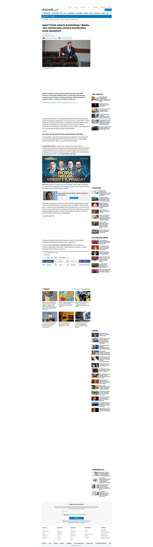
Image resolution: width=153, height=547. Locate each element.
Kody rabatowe (73, 531)
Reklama (56, 543)
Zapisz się (76, 518)
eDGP (43, 532)
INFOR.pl (70, 7)
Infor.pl (43, 529)
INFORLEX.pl (83, 7)
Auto (58, 529)
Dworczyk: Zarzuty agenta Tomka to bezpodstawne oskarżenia (59, 102)
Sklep (110, 7)
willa (56, 257)
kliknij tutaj (83, 522)
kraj (48, 257)
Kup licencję (55, 252)
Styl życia (86, 538)
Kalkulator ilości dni (104, 531)
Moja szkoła (73, 534)
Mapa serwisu (89, 543)
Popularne (77, 289)
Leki (85, 532)
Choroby (86, 535)
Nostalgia (52, 19)
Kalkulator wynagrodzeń (105, 538)
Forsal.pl (43, 534)
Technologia (59, 531)
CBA (52, 257)
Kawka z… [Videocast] (65, 19)
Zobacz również (74, 198)
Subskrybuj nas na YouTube (50, 38)
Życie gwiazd (73, 535)
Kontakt (44, 543)
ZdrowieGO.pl (95, 7)
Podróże (58, 538)
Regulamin (69, 543)
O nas (50, 543)
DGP (89, 7)
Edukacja (72, 532)
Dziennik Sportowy (74, 19)
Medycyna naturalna (88, 534)
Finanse (86, 531)
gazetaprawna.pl (104, 7)
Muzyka (72, 538)
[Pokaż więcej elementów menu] (111, 13)
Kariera (62, 543)
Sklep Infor (44, 538)
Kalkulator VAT (104, 534)
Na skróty (44, 527)
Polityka (52, 16)
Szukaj (109, 9)
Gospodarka (59, 532)
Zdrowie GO (57, 19)
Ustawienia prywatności (101, 543)
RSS (110, 543)
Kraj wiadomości (85, 289)
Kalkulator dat (103, 529)
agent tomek (62, 257)
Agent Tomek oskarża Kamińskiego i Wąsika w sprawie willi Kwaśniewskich (72, 194)
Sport (58, 535)
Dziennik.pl (59, 527)
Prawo (86, 529)
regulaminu (77, 514)
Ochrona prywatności (79, 543)
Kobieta (72, 529)
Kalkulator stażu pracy (105, 532)
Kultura (72, 539)
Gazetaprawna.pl (45, 531)
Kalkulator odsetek (104, 535)
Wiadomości (45, 16)
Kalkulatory (103, 527)
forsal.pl (76, 7)
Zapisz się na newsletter (66, 38)
